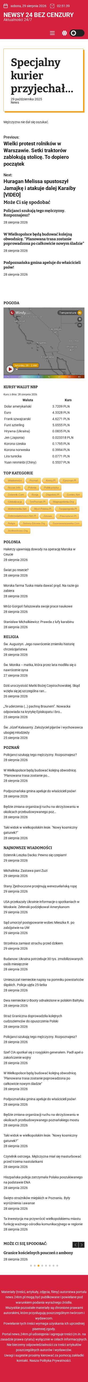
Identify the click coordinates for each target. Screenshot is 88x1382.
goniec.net (73, 494)
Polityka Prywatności (55, 1360)
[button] (75, 1245)
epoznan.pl (69, 480)
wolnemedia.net (17, 508)
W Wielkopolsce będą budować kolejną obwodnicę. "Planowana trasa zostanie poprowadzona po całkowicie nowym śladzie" (44, 238)
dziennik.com (16, 494)
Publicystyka (51, 487)
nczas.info (14, 487)
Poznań (34, 480)
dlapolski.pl (52, 494)
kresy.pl (50, 480)
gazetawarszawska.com (66, 523)
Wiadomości (15, 480)
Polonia (32, 487)
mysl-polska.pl (42, 508)
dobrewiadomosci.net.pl (22, 515)
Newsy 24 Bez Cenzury (39, 15)
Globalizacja (15, 501)
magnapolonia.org (63, 501)
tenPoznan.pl (37, 501)
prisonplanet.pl (68, 516)
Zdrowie (48, 516)
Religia (11, 523)
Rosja (35, 494)
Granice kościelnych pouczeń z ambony (38, 1253)
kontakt (22, 1360)
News (15, 102)
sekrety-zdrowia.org (34, 523)
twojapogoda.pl (68, 508)
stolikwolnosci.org (18, 530)
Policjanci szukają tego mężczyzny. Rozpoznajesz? (34, 212)
